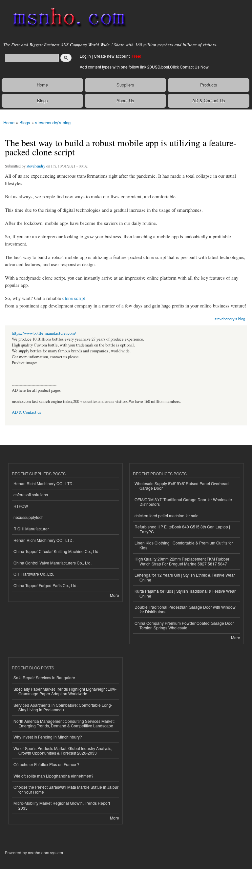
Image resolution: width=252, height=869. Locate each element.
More (114, 595)
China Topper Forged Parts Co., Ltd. (45, 585)
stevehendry (36, 165)
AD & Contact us (26, 412)
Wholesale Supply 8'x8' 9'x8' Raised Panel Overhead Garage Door (182, 486)
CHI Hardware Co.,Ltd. (33, 574)
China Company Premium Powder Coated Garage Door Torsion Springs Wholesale (184, 625)
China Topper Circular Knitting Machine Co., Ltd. (56, 551)
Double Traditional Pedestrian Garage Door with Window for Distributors (185, 609)
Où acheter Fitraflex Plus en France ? (46, 764)
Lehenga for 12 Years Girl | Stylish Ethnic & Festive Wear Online (185, 577)
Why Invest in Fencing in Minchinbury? (47, 737)
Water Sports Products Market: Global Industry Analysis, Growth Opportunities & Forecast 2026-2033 (62, 750)
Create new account (112, 56)
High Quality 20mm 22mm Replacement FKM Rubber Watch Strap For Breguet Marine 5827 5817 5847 (182, 561)
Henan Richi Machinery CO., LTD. (43, 483)
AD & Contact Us (208, 100)
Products (208, 85)
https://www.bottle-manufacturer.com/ (44, 333)
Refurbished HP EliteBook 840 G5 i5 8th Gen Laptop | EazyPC (182, 529)
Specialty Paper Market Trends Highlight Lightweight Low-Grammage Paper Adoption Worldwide (64, 691)
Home (42, 85)
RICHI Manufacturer (31, 528)
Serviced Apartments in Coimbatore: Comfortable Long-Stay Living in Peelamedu (62, 707)
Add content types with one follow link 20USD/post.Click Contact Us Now (144, 66)
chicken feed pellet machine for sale (167, 515)
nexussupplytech (28, 517)
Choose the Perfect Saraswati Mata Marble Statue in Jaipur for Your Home (65, 789)
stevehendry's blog (53, 122)
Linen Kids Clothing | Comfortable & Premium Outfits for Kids (184, 545)
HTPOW (20, 506)
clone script (73, 298)
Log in (85, 56)
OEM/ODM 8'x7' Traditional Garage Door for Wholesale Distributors (183, 502)
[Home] (66, 18)
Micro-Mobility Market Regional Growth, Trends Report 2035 (61, 805)
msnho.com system (45, 852)
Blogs (42, 100)
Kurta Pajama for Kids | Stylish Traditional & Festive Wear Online (185, 593)
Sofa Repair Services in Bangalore (44, 677)
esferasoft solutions (30, 494)
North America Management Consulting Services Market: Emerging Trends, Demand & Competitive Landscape (64, 723)
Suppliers (125, 85)
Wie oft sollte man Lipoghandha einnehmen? (53, 776)
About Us (125, 100)
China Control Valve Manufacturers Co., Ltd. (52, 562)
